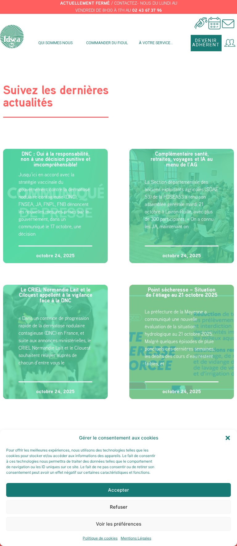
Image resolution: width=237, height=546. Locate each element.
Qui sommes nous (55, 42)
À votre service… (156, 42)
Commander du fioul (107, 42)
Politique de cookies (100, 538)
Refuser (118, 507)
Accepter (118, 490)
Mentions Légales (136, 538)
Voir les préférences (118, 524)
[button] (228, 438)
